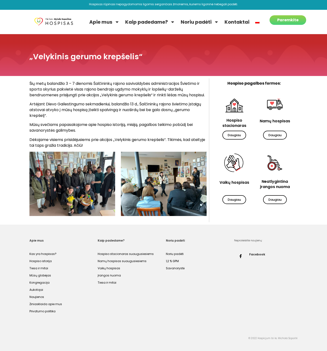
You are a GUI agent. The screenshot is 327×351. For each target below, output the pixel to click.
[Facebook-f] (240, 256)
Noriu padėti (196, 22)
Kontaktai (237, 22)
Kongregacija (39, 283)
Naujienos (36, 297)
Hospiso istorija (40, 261)
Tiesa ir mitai (38, 268)
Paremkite (288, 20)
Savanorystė (175, 268)
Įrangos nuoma (109, 275)
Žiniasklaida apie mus (45, 304)
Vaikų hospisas (109, 268)
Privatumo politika (42, 311)
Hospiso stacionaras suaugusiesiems (126, 254)
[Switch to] (257, 22)
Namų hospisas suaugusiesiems (122, 261)
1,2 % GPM (172, 261)
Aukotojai (36, 290)
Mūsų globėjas (40, 275)
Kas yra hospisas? (42, 254)
